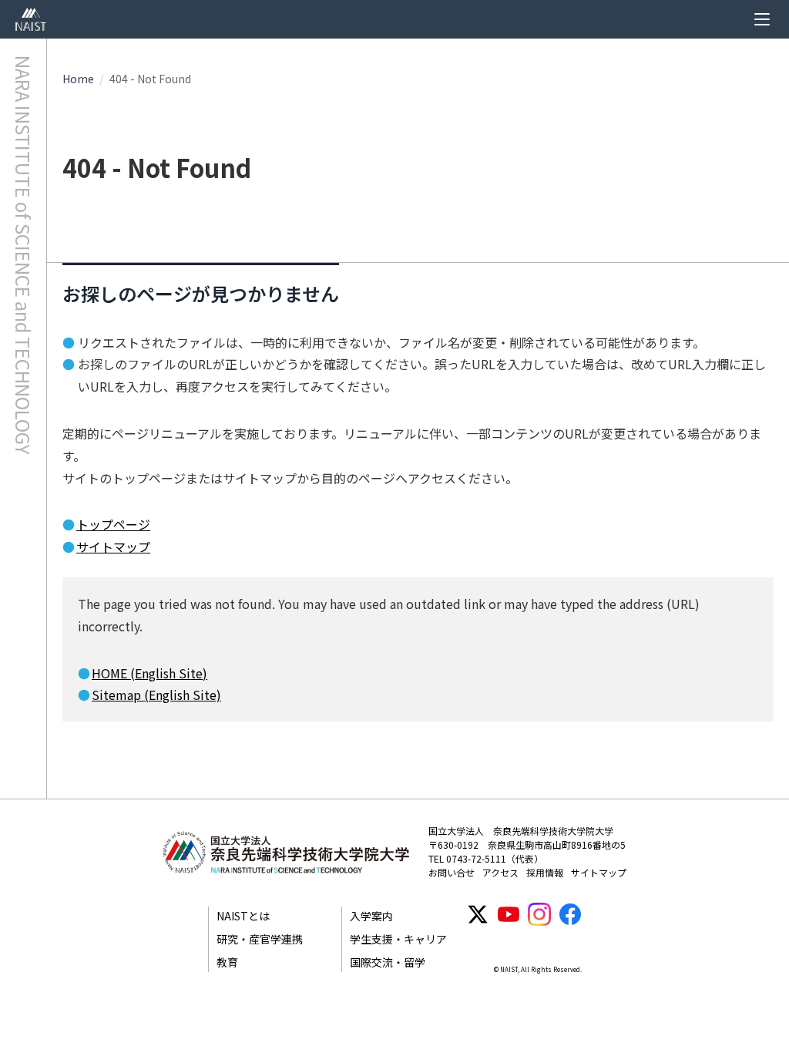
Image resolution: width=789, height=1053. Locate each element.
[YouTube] (508, 914)
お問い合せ (451, 872)
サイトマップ (113, 546)
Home (78, 78)
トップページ (113, 524)
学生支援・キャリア (398, 939)
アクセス (500, 872)
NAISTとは (243, 915)
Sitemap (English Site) (156, 694)
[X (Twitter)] (477, 914)
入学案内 (371, 915)
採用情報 (544, 872)
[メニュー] (762, 19)
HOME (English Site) (149, 673)
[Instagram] (539, 914)
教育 (227, 962)
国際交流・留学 (387, 962)
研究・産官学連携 (260, 939)
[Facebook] (570, 914)
